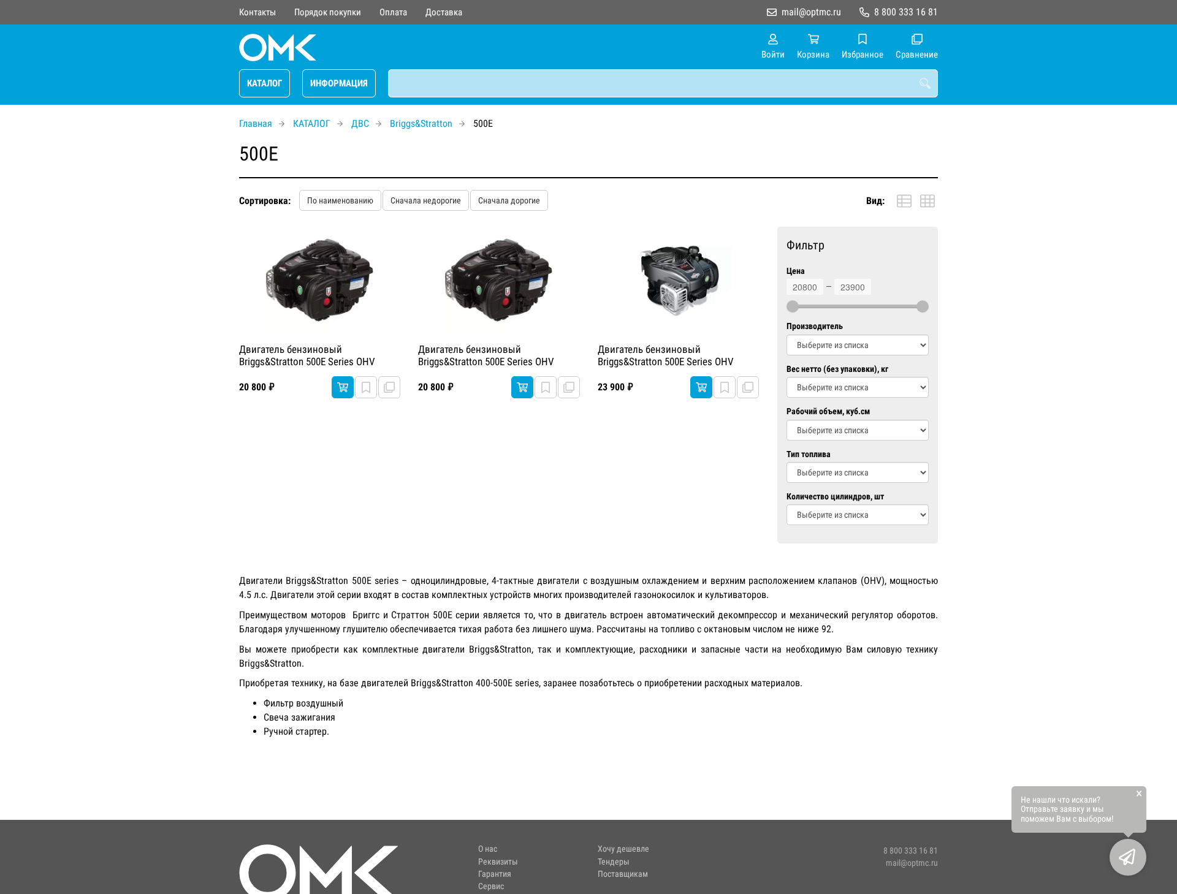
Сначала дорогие (509, 200)
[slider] (793, 306)
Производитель (815, 326)
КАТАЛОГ (264, 83)
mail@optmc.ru (811, 12)
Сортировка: (265, 200)
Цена (796, 271)
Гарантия (494, 874)
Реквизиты (498, 861)
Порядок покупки (327, 12)
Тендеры (614, 861)
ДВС (360, 123)
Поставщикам (623, 874)
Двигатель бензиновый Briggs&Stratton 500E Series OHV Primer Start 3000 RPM (307, 356)
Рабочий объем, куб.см (828, 411)
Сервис (491, 886)
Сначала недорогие (425, 200)
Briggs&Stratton (421, 123)
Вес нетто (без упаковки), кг (837, 369)
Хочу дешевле (623, 849)
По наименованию (340, 200)
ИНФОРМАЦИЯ (339, 83)
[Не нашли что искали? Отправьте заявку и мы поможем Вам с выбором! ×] (1128, 857)
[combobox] (663, 83)
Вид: (875, 200)
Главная (255, 123)
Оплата (393, 12)
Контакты (257, 12)
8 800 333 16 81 (906, 12)
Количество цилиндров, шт (835, 496)
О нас (487, 849)
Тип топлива (809, 454)
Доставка (443, 12)
